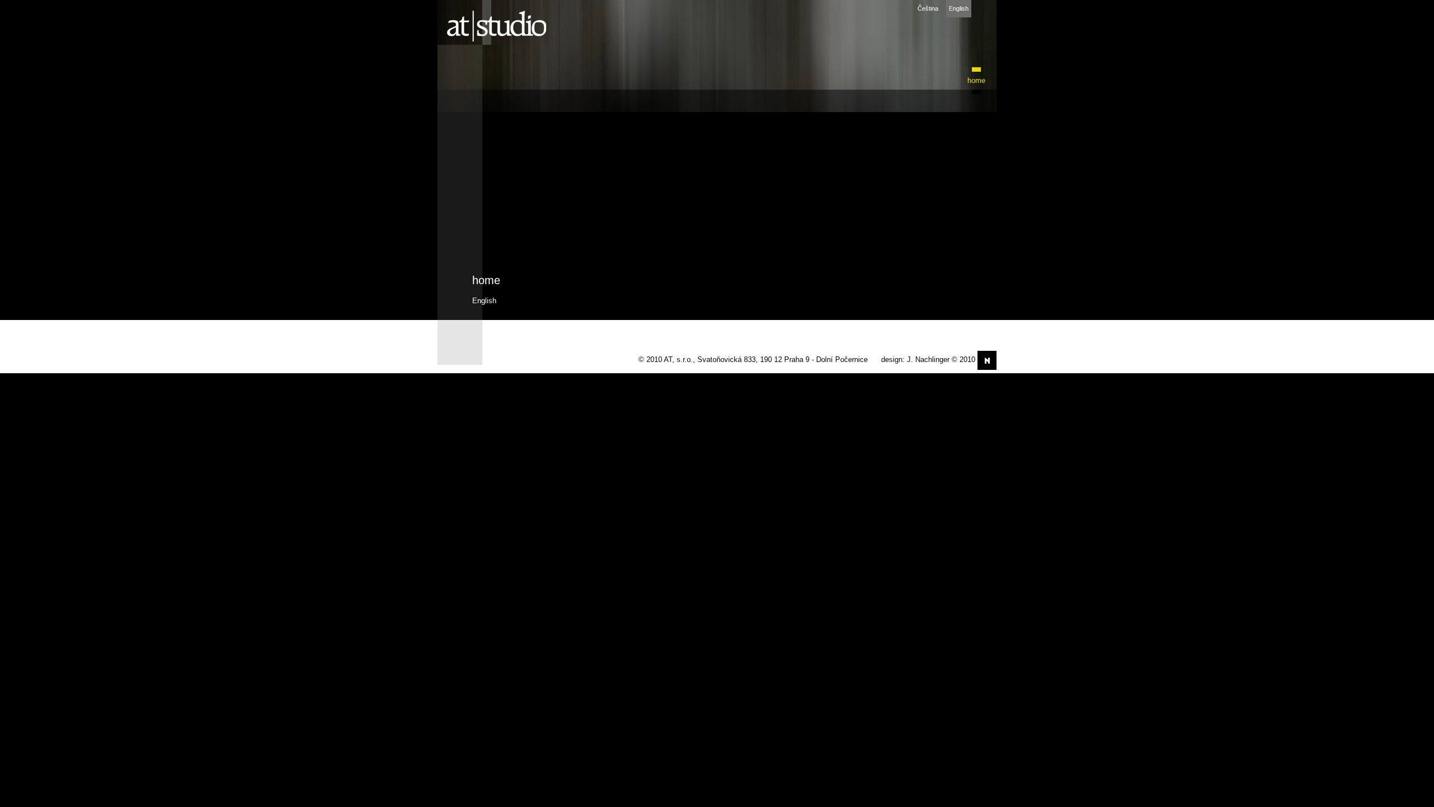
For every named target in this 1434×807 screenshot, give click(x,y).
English (959, 8)
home (976, 80)
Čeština (928, 8)
